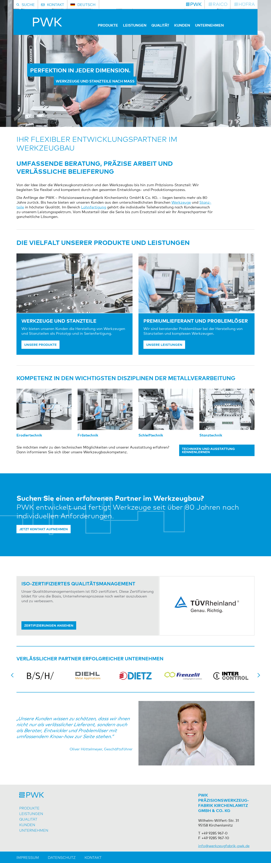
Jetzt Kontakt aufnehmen (43, 529)
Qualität (160, 25)
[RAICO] (218, 4)
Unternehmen (209, 25)
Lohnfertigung (93, 206)
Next (259, 675)
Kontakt (93, 857)
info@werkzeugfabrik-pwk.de (224, 845)
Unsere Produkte (40, 344)
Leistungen (134, 25)
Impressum (27, 857)
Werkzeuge (181, 202)
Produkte (108, 25)
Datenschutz (62, 857)
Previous (12, 675)
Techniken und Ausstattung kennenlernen (208, 450)
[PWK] (194, 4)
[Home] (39, 25)
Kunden (182, 25)
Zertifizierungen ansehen (48, 625)
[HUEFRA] (244, 4)
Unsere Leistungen (164, 344)
